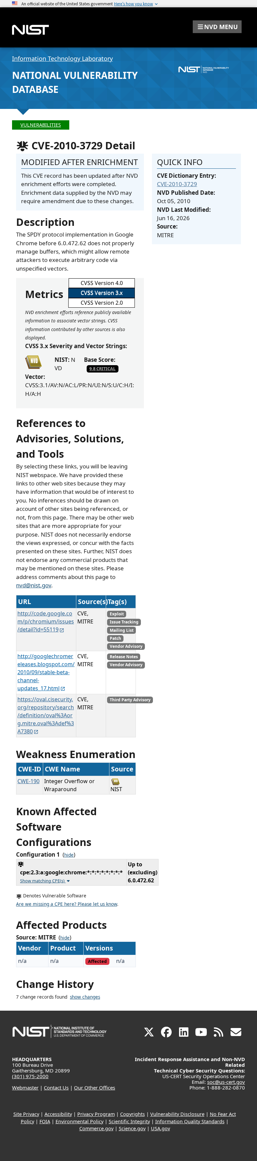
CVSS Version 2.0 (102, 302)
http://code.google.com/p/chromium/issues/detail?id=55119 (45, 621)
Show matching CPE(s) (43, 881)
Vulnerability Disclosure (177, 1114)
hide (69, 855)
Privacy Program (96, 1114)
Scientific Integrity (129, 1121)
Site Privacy (26, 1114)
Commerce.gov (96, 1128)
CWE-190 (28, 781)
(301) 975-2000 (30, 1076)
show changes (85, 997)
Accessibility (58, 1114)
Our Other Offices (94, 1087)
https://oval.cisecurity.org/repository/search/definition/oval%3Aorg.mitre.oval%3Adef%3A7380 (45, 715)
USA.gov (160, 1128)
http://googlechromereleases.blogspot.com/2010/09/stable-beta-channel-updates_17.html (46, 672)
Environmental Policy (79, 1121)
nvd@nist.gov (33, 585)
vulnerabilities (40, 125)
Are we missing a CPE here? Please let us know (66, 904)
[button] (217, 26)
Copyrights (132, 1114)
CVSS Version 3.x (101, 292)
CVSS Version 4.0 (102, 283)
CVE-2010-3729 (177, 184)
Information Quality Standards (190, 1121)
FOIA (44, 1121)
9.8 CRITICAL (102, 369)
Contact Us (56, 1087)
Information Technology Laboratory (62, 58)
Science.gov (132, 1128)
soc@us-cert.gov (226, 1081)
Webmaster (25, 1087)
